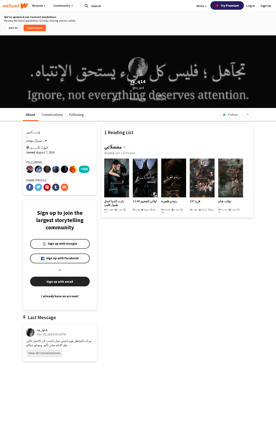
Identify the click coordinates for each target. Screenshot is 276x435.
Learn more (34, 28)
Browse (37, 5)
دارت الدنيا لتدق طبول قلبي (114, 202)
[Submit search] (86, 5)
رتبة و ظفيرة (169, 201)
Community (62, 5)
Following (76, 114)
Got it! (13, 28)
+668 (84, 169)
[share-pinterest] (47, 187)
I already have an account (60, 296)
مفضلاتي (113, 147)
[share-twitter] (38, 187)
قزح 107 (195, 201)
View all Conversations (44, 353)
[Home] (15, 5)
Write (200, 6)
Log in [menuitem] (250, 6)
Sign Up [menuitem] (265, 6)
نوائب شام (224, 201)
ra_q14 (42, 330)
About (30, 114)
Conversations (52, 114)
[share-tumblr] (55, 187)
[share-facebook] (29, 187)
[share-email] (64, 187)
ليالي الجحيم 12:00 (145, 201)
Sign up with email (59, 281)
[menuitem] (230, 114)
